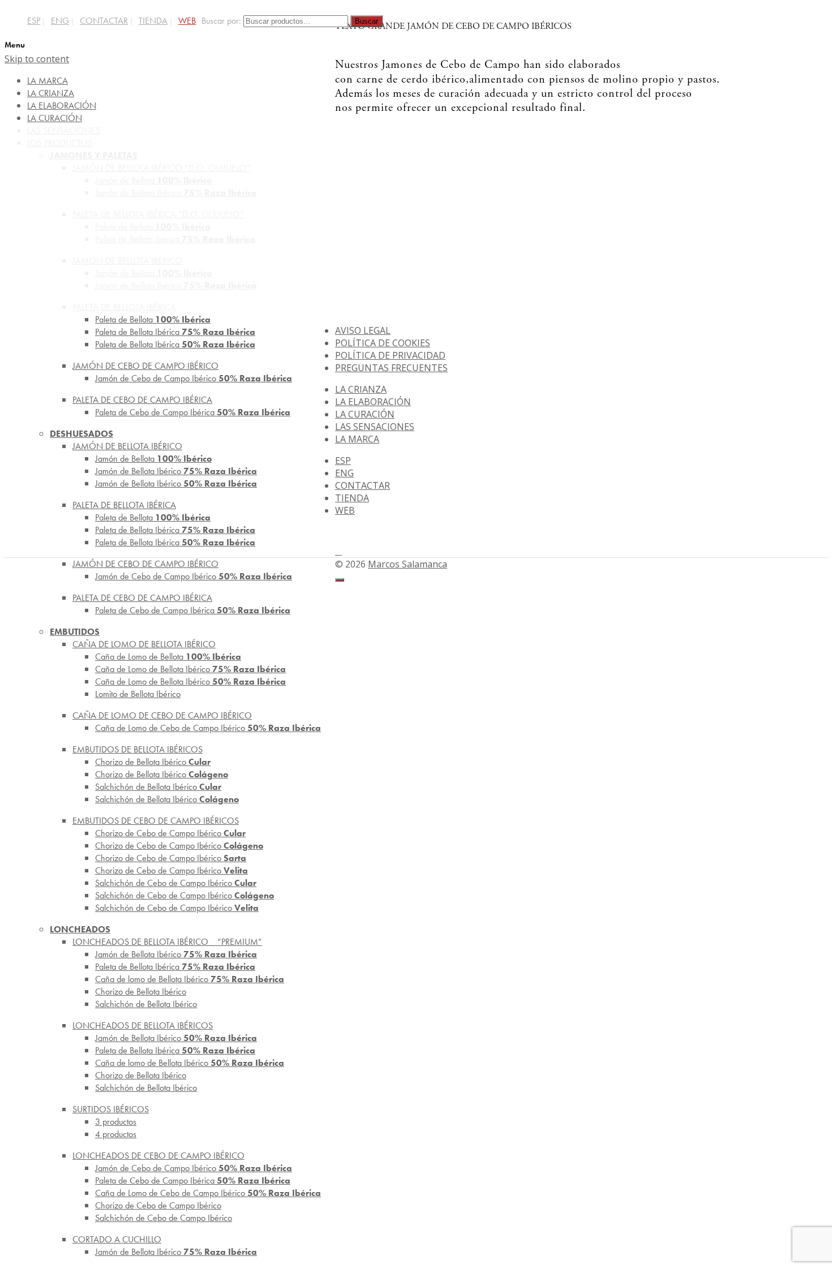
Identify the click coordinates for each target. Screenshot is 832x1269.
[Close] (339, 580)
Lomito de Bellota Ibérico (138, 694)
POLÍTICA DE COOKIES (382, 343)
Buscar (366, 21)
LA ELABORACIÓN (373, 401)
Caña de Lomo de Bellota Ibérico (190, 681)
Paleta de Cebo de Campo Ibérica (192, 412)
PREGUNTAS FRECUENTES (391, 368)
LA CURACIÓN (364, 414)
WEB (187, 21)
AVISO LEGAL (363, 330)
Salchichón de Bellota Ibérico (167, 799)
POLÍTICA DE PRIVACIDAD (390, 355)
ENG (60, 21)
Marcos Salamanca (407, 564)
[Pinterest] (338, 551)
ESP (33, 21)
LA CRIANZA (361, 389)
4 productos (115, 1134)
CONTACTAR (104, 21)
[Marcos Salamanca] (780, 95)
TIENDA (153, 21)
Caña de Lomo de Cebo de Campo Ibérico (208, 728)
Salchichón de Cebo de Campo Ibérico (177, 908)
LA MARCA (357, 439)
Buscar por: (221, 21)
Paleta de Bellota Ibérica (175, 344)
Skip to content (37, 59)
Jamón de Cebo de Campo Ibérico (193, 378)
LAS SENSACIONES (374, 426)
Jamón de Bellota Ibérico (176, 483)
